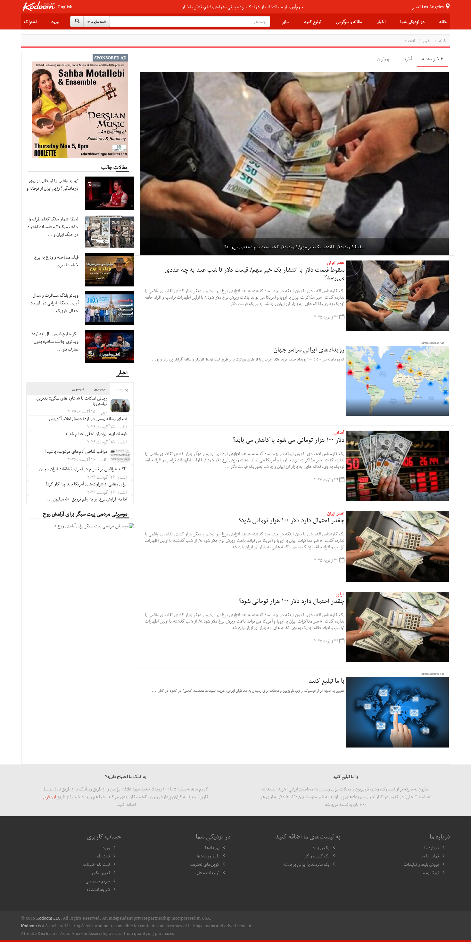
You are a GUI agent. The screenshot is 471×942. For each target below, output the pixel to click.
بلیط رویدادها (208, 856)
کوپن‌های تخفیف (204, 864)
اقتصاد (409, 40)
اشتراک (30, 21)
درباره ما (431, 847)
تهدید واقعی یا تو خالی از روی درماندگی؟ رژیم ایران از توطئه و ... (52, 188)
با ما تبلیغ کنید (326, 680)
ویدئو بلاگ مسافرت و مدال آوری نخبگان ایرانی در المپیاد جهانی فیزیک (54, 302)
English (65, 7)
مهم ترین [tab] (99, 389)
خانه (443, 21)
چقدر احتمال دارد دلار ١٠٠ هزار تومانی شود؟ (291, 520)
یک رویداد (320, 847)
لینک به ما (430, 872)
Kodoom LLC (48, 918)
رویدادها (212, 847)
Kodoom (29, 926)
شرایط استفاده (98, 889)
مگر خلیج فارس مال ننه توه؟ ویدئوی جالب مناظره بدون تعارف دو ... (54, 341)
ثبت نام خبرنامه (96, 864)
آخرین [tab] (407, 58)
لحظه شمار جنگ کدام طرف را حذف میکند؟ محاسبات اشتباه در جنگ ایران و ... (53, 226)
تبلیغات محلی (207, 872)
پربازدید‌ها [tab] (121, 389)
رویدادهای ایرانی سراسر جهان (309, 349)
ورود (55, 21)
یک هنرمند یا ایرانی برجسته (306, 864)
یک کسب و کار (316, 856)
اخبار (381, 21)
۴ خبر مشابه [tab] (432, 58)
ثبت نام (103, 856)
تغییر (428, 7)
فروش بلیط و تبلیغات (421, 864)
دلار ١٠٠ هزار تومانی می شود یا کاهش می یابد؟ (288, 439)
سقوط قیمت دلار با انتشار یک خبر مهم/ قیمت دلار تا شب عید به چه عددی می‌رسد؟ (254, 273)
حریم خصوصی (98, 881)
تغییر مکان (101, 872)
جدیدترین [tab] (78, 389)
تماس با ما (430, 856)
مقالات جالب (114, 166)
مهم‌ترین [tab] (384, 58)
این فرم (49, 796)
